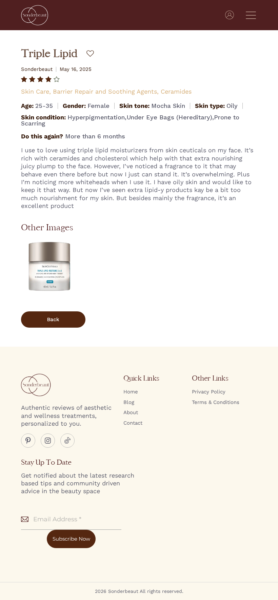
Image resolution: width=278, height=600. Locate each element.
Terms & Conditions (215, 402)
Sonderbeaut (37, 69)
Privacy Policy (208, 392)
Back (53, 319)
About (130, 412)
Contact (132, 423)
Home (130, 392)
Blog (128, 402)
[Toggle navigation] (251, 15)
